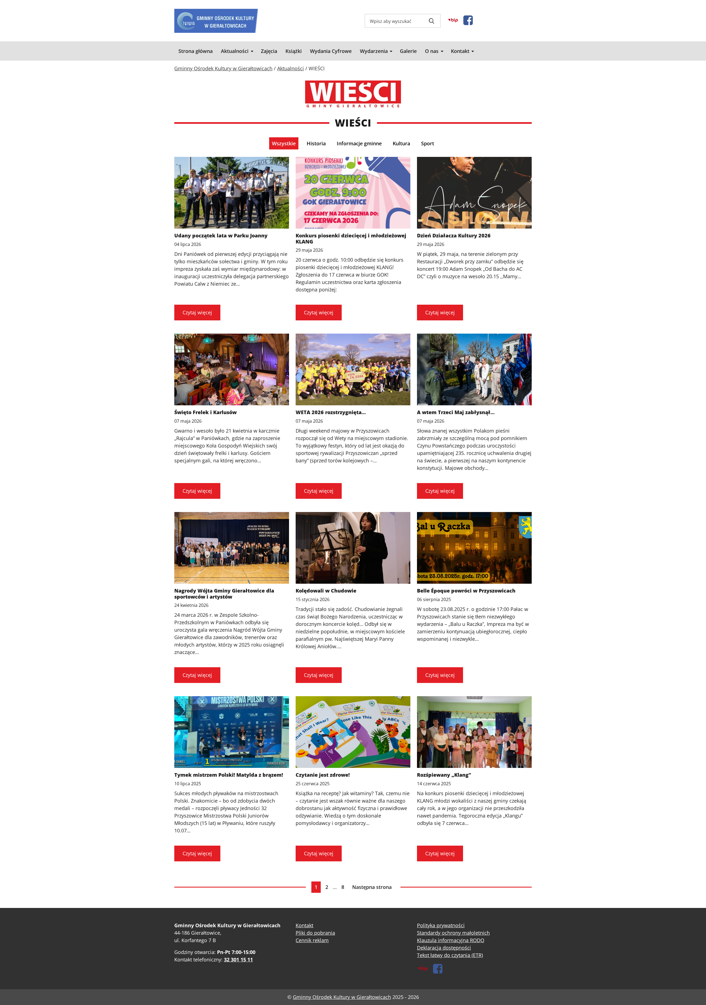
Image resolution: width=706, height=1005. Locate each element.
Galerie (408, 51)
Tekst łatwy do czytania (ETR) (450, 955)
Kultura (401, 143)
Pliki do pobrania (315, 932)
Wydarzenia (374, 51)
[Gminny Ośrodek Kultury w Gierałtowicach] (216, 21)
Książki (293, 51)
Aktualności (234, 51)
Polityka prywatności (441, 925)
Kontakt (460, 51)
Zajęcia (269, 51)
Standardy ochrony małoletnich (453, 932)
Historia (316, 143)
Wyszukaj (431, 21)
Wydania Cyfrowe (331, 51)
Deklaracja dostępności (444, 947)
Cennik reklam (312, 940)
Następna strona (372, 887)
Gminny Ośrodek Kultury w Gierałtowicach (342, 997)
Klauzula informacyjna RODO (450, 940)
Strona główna (195, 51)
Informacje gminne (359, 143)
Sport (427, 143)
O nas (431, 51)
